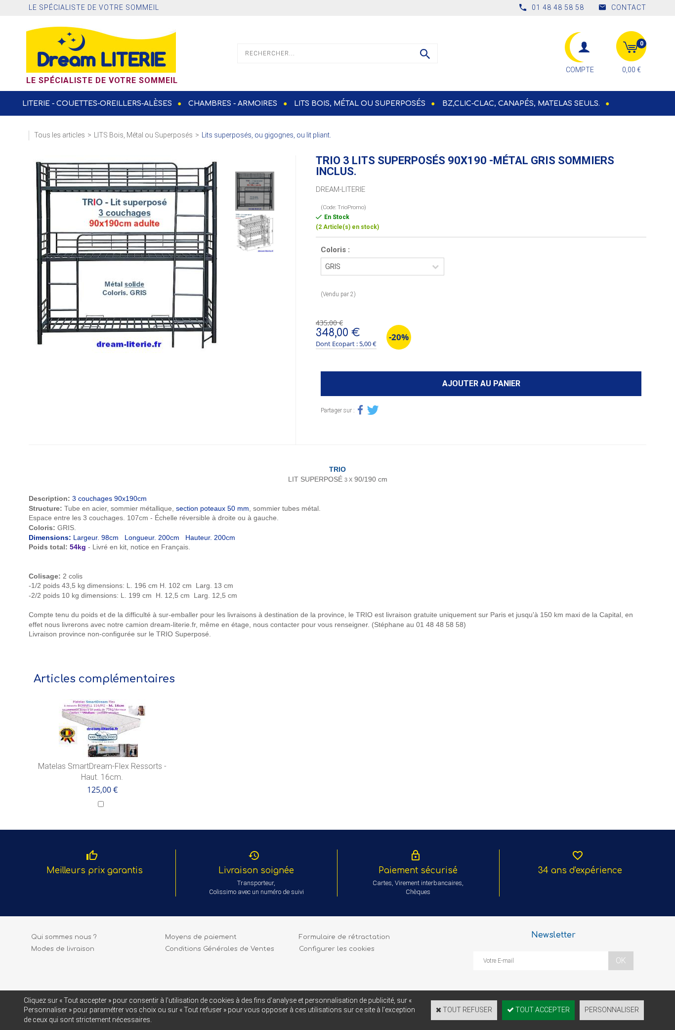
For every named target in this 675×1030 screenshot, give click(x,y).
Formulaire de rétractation (344, 937)
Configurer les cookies (337, 948)
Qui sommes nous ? (64, 937)
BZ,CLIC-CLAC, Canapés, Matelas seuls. (521, 103)
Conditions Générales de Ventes (219, 948)
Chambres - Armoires (232, 103)
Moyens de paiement (201, 937)
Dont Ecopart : (337, 343)
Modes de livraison (62, 948)
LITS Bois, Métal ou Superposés (359, 103)
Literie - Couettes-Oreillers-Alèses (97, 103)
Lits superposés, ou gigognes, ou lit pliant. (266, 135)
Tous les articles (59, 135)
